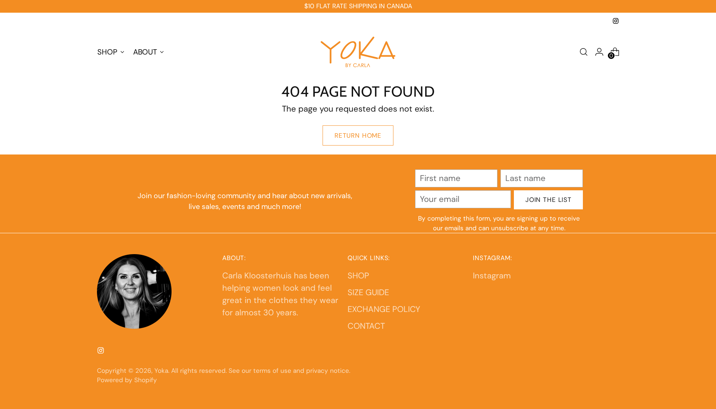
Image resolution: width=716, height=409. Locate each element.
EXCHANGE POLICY (384, 309)
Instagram (492, 275)
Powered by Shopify (127, 380)
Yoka (161, 370)
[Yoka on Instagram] (615, 21)
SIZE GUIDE (368, 292)
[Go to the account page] (599, 51)
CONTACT (366, 326)
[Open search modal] (583, 51)
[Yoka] (358, 52)
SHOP (358, 275)
